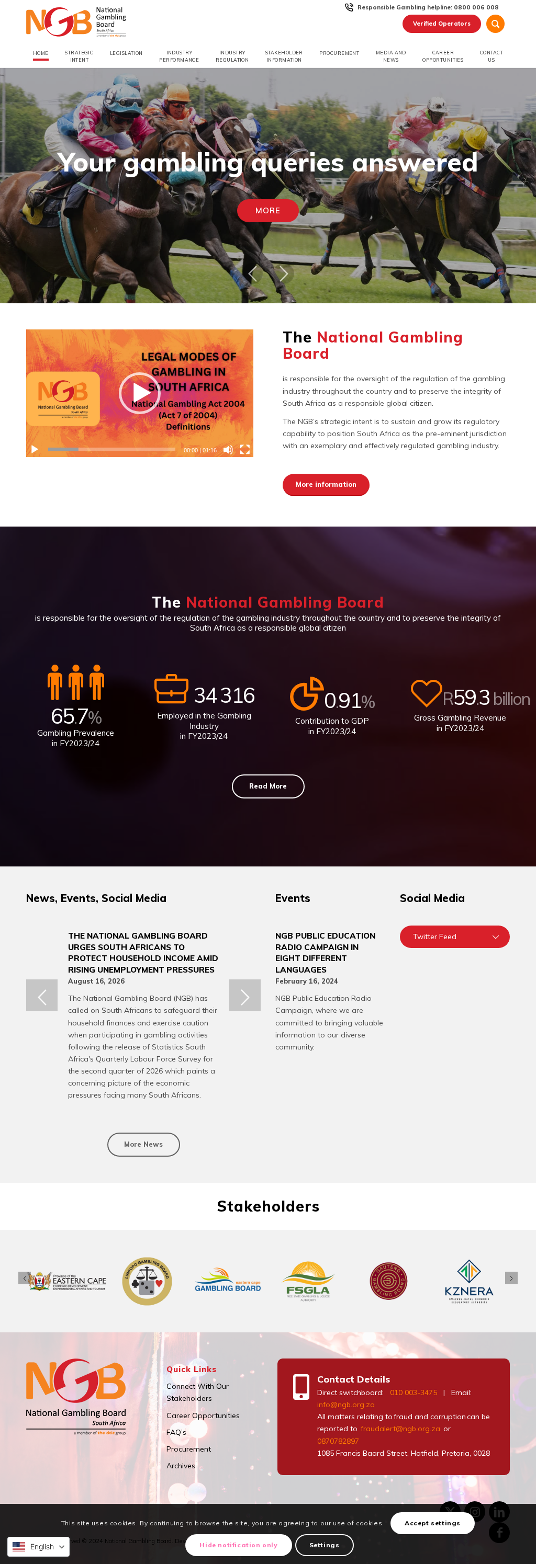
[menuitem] (428, 7)
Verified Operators (442, 23)
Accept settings (433, 1523)
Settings (324, 1545)
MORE (268, 210)
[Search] (495, 24)
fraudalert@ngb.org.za (400, 1428)
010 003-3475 (413, 1392)
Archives (180, 1465)
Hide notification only (238, 1545)
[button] (140, 393)
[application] (139, 393)
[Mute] (228, 449)
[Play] (34, 449)
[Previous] (252, 273)
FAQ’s (176, 1432)
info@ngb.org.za (346, 1404)
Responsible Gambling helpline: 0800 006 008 (428, 7)
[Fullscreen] (245, 449)
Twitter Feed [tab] (434, 936)
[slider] (111, 449)
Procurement (188, 1449)
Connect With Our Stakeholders (197, 1392)
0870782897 (338, 1441)
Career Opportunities (203, 1415)
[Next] (283, 273)
